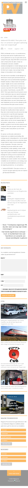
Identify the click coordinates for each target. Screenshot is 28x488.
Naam (2, 274)
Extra (6, 37)
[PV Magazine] (12, 14)
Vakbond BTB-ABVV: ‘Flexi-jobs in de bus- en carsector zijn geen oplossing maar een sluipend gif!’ (14, 42)
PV (5, 48)
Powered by (11, 481)
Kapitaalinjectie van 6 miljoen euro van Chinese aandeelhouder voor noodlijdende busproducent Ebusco (16, 214)
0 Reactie (10, 48)
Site (2, 285)
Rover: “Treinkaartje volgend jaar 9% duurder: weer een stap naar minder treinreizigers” (14, 227)
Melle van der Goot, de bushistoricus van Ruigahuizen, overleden (17, 191)
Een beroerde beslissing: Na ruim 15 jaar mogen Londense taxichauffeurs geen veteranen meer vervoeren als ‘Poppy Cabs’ (13, 365)
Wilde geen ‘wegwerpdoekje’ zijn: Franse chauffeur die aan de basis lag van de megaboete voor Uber (12, 322)
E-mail (3, 281)
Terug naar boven (14, 473)
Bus (2, 37)
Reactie (3, 258)
